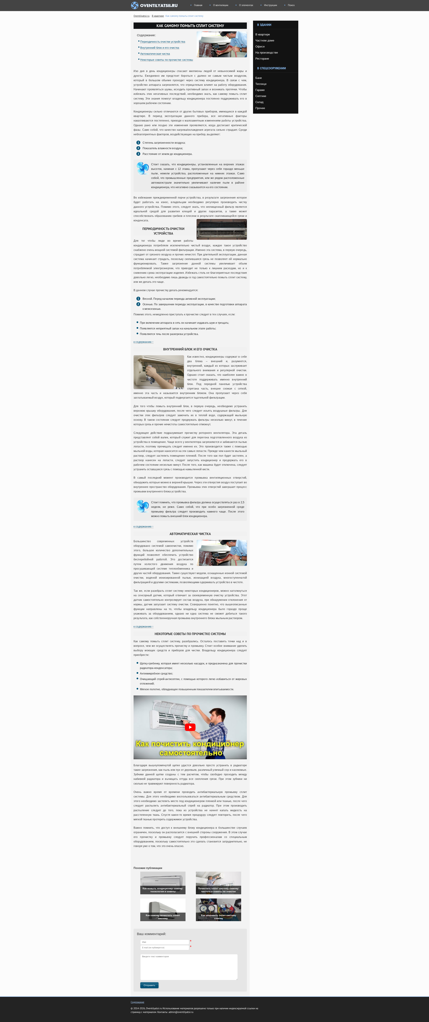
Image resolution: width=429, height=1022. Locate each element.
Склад (259, 102)
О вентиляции (220, 5)
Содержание (137, 1002)
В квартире (158, 16)
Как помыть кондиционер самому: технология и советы (163, 890)
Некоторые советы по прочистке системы (166, 59)
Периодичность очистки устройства (162, 41)
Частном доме (264, 40)
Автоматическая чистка (155, 53)
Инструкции (270, 5)
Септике (260, 96)
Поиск (291, 5)
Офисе (260, 46)
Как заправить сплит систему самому (218, 917)
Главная (198, 5)
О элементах (246, 5)
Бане (258, 78)
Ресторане (262, 58)
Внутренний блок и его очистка (159, 47)
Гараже (260, 90)
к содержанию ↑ (144, 341)
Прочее (260, 108)
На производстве (266, 52)
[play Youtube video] (190, 727)
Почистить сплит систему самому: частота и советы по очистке (218, 890)
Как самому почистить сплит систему (163, 917)
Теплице (260, 84)
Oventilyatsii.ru (141, 16)
